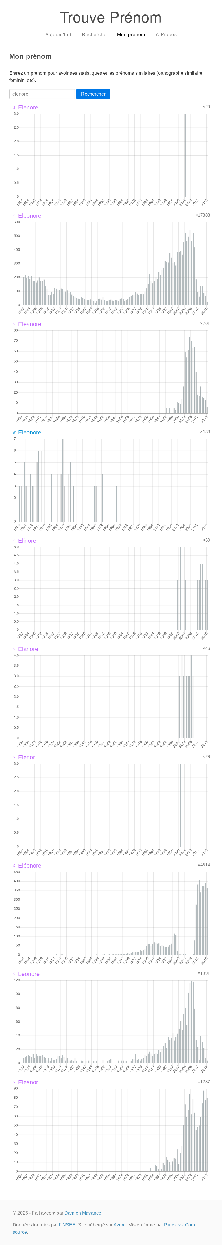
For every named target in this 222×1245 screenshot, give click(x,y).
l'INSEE (67, 1224)
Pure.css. (174, 1224)
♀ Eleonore (27, 216)
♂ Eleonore (27, 432)
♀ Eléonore (27, 865)
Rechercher (93, 94)
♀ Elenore (25, 107)
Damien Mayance (82, 1213)
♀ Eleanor (25, 1082)
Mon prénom (131, 34)
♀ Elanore (25, 649)
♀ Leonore (26, 974)
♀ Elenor (23, 757)
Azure (120, 1224)
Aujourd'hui (58, 34)
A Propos (166, 34)
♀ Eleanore (27, 324)
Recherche (94, 34)
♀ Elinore (24, 541)
